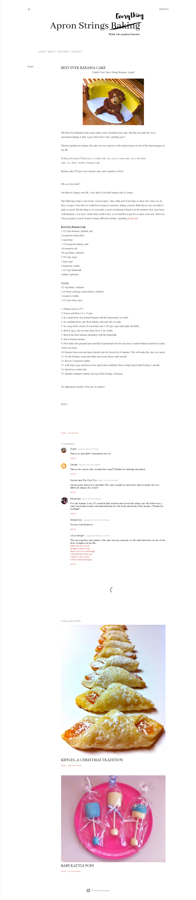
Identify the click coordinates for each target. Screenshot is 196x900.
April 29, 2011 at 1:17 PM (88, 449)
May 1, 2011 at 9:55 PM (91, 499)
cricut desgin (77, 535)
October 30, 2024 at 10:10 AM (96, 520)
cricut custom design (81, 559)
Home (42, 51)
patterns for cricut (80, 545)
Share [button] (30, 66)
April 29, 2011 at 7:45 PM (89, 465)
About (51, 51)
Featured (63, 51)
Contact (76, 51)
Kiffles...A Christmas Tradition (92, 759)
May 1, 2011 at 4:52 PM (108, 480)
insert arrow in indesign (82, 551)
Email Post (73, 433)
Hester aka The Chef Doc (83, 480)
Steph (73, 449)
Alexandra (75, 498)
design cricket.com (80, 548)
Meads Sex (76, 520)
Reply (73, 458)
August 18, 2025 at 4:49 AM (97, 536)
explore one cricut (79, 556)
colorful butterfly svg (81, 554)
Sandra (73, 464)
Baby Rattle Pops (77, 865)
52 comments (74, 871)
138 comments (74, 765)
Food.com (133, 218)
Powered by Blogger (100, 890)
